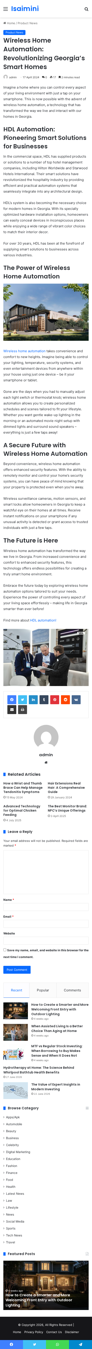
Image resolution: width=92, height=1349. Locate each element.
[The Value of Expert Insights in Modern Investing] (15, 1090)
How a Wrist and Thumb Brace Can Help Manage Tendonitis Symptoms (23, 787)
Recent (16, 990)
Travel (10, 1242)
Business (12, 1138)
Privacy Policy (33, 1332)
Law (9, 1200)
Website (9, 933)
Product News (28, 23)
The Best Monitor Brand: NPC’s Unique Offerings (67, 808)
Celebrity (12, 1145)
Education (13, 1159)
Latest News (15, 1193)
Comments (72, 990)
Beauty (11, 1131)
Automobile (14, 1124)
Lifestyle (12, 1207)
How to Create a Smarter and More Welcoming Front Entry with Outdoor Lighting (60, 1009)
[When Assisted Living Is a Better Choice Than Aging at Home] (15, 1032)
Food (9, 1180)
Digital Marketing (18, 1152)
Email (8, 916)
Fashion (11, 1166)
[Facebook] (11, 699)
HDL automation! (43, 620)
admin (13, 77)
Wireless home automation (24, 351)
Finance (11, 1173)
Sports (10, 1228)
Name (8, 900)
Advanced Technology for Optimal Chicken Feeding (21, 810)
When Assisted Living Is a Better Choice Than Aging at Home (57, 1028)
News (10, 1214)
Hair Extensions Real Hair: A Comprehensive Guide (66, 787)
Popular (43, 990)
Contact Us (54, 1332)
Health (10, 1186)
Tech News (14, 1235)
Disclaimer (72, 1332)
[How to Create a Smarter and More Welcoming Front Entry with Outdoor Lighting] (15, 1010)
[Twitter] (22, 699)
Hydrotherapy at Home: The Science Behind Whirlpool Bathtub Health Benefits (38, 1070)
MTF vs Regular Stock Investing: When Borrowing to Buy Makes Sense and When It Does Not (57, 1051)
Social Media (15, 1221)
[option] (46, 1285)
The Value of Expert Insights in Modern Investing (55, 1086)
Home (10, 23)
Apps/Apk (13, 1117)
